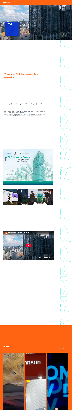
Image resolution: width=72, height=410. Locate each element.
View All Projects (63, 348)
